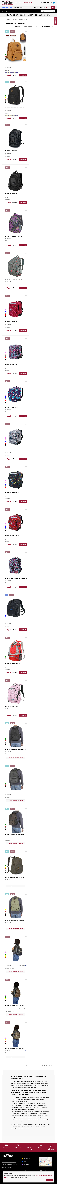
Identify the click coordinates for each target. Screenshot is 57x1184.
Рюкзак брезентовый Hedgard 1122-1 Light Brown (16, 65)
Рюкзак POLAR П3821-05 (12, 492)
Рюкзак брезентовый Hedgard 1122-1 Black (16, 108)
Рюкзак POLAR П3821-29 (12, 321)
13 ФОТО (22, 156)
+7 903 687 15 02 (47, 2)
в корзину (22, 75)
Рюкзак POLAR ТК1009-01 (12, 663)
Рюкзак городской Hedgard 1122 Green (16, 834)
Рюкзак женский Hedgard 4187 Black (16, 963)
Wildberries (26, 1164)
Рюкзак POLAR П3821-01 (12, 535)
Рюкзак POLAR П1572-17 (12, 706)
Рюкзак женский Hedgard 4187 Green (16, 1048)
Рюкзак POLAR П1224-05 (12, 621)
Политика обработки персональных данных (10, 1165)
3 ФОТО (23, 284)
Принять (49, 1180)
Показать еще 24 (47, 1065)
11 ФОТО (22, 113)
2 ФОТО (23, 968)
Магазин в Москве (7, 7)
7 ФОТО (23, 199)
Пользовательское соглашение (9, 1162)
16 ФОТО (22, 412)
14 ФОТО (22, 70)
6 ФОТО (23, 327)
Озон (25, 1161)
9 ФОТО (23, 882)
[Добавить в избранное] (25, 32)
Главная (8, 19)
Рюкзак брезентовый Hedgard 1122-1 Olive (16, 877)
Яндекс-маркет (27, 1158)
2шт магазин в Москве (11, 72)
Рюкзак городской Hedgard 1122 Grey (16, 792)
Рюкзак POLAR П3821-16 (12, 364)
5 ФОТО (23, 241)
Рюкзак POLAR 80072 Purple (13, 236)
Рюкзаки (14, 19)
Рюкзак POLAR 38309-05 (12, 150)
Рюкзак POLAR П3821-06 (12, 450)
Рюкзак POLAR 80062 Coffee (13, 279)
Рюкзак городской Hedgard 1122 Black (16, 749)
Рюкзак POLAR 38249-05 (12, 193)
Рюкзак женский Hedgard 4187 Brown (16, 1005)
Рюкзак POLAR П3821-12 (12, 407)
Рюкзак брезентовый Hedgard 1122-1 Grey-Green (16, 920)
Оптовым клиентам (18, 7)
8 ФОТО (23, 370)
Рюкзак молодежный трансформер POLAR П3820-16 (16, 578)
